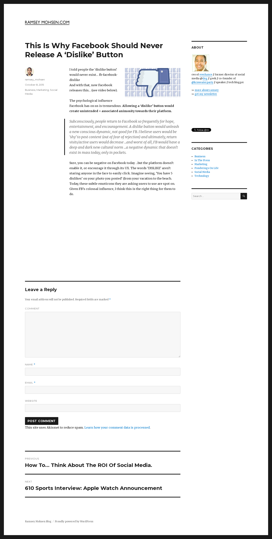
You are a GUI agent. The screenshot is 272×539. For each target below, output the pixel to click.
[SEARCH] (244, 196)
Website (31, 400)
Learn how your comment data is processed (117, 427)
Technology (201, 176)
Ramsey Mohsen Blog (38, 521)
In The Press (202, 160)
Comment (32, 308)
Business (30, 89)
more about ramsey (207, 90)
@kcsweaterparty (202, 82)
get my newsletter (206, 94)
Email (30, 382)
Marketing (42, 89)
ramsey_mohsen (35, 79)
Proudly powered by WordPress (74, 521)
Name (30, 364)
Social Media (202, 172)
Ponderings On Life (206, 168)
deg (205, 78)
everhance (205, 74)
